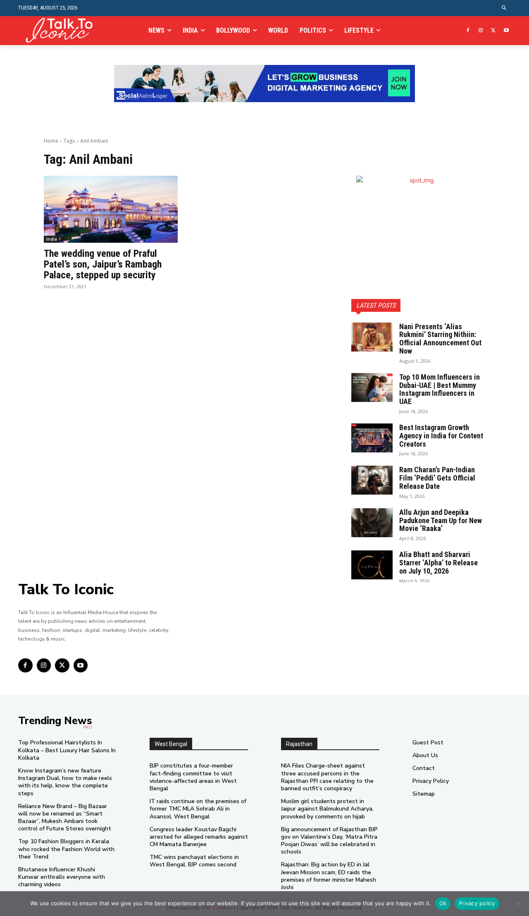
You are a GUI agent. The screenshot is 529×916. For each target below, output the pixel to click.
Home (51, 140)
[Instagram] (481, 31)
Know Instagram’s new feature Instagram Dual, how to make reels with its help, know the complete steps (65, 782)
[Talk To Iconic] (62, 30)
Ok (443, 903)
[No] (519, 903)
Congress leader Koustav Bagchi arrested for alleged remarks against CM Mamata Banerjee (199, 836)
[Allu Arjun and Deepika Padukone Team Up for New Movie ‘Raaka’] (372, 522)
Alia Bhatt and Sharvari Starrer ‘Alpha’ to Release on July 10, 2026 (438, 562)
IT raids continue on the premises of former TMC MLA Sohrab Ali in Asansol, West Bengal (198, 808)
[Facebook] (468, 31)
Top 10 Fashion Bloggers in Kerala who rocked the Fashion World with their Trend (66, 848)
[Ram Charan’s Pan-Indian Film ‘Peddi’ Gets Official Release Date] (372, 480)
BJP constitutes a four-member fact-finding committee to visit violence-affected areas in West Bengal (193, 777)
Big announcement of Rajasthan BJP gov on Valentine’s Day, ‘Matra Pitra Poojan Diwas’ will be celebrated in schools (329, 840)
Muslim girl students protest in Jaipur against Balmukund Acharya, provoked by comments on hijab (327, 808)
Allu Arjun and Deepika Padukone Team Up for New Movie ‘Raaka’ (440, 520)
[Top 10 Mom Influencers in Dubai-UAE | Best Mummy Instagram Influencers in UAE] (372, 387)
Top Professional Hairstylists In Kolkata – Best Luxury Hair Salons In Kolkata (67, 750)
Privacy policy (477, 903)
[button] (504, 8)
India (51, 239)
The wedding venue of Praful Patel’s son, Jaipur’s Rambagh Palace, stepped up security (103, 264)
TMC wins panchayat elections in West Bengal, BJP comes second (194, 860)
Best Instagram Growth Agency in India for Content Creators (441, 435)
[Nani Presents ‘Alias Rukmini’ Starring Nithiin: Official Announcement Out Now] (372, 337)
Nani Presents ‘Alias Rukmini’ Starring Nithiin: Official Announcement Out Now (440, 338)
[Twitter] (493, 31)
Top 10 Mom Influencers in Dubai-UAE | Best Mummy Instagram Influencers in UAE (439, 389)
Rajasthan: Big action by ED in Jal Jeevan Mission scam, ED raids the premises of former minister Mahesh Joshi (328, 876)
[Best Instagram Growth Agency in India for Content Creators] (372, 437)
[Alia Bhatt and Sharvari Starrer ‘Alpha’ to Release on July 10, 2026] (372, 564)
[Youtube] (506, 31)
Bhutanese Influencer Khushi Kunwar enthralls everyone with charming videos (61, 877)
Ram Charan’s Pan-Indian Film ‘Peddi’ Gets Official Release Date (437, 477)
